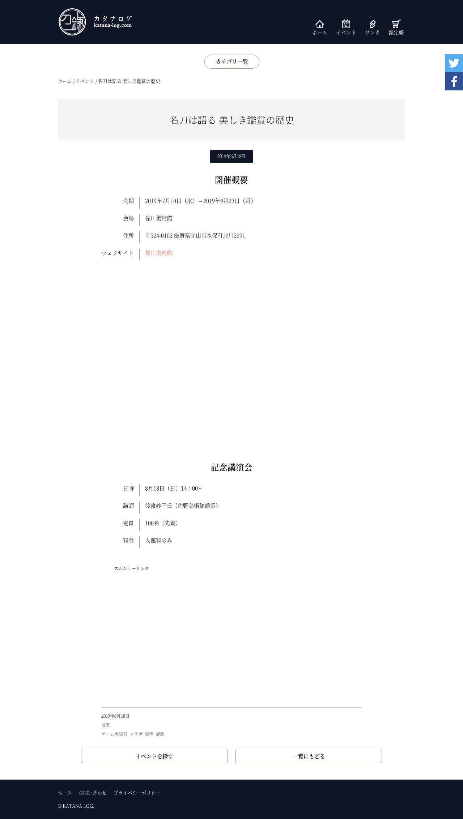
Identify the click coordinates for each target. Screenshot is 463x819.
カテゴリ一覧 (232, 61)
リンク (372, 32)
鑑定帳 (396, 32)
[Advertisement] (231, 639)
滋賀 (105, 725)
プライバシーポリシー (137, 792)
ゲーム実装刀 (114, 734)
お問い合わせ (92, 792)
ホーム (319, 32)
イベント (346, 32)
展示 (149, 734)
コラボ (136, 734)
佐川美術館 (158, 252)
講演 (160, 734)
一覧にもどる (309, 756)
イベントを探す (154, 756)
